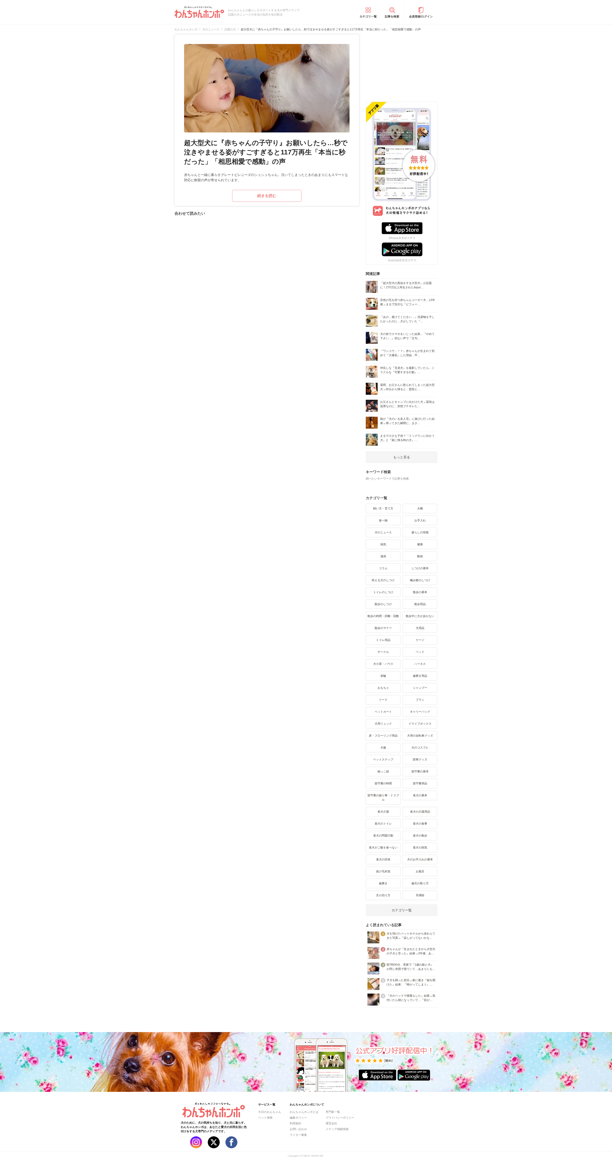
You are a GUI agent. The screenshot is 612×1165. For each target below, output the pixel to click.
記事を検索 (392, 16)
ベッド (420, 652)
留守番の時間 (383, 783)
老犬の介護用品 (420, 811)
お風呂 (420, 871)
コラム (383, 568)
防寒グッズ (420, 759)
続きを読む (266, 196)
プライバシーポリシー (340, 1117)
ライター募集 (298, 1135)
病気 (383, 544)
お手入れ (420, 520)
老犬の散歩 (420, 835)
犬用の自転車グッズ (420, 735)
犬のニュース (383, 532)
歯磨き (383, 883)
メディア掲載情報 (337, 1129)
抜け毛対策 (383, 871)
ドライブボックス (420, 723)
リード (383, 699)
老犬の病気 (420, 847)
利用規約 (295, 1123)
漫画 (383, 556)
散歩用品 (420, 604)
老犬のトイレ (383, 823)
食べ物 (383, 520)
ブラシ (420, 699)
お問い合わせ (298, 1129)
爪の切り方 (383, 895)
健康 (420, 544)
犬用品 (420, 628)
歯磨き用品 (420, 676)
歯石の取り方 (420, 883)
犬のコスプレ (420, 747)
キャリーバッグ (420, 711)
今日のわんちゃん (269, 1112)
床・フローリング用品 (383, 735)
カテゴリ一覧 (368, 16)
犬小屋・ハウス (383, 664)
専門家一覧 (333, 1112)
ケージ (420, 640)
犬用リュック (383, 723)
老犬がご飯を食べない (383, 847)
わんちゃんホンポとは (304, 1112)
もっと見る (401, 457)
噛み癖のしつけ (420, 580)
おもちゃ (383, 687)
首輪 (383, 676)
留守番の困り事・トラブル (383, 797)
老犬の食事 (420, 823)
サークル (383, 652)
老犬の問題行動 (383, 835)
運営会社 (331, 1123)
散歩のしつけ (383, 604)
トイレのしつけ (383, 592)
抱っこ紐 (383, 771)
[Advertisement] (401, 64)
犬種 (420, 508)
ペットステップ (383, 759)
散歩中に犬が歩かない (420, 616)
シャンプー (420, 687)
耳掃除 (420, 895)
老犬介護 (383, 811)
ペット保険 (265, 1117)
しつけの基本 (420, 568)
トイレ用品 (383, 640)
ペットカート (383, 711)
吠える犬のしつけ (383, 580)
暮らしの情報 (420, 532)
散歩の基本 (420, 592)
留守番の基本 (420, 771)
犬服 (383, 747)
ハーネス (420, 664)
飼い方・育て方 (383, 508)
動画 (420, 556)
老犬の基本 (420, 795)
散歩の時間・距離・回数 (383, 616)
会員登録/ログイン (421, 16)
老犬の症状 (383, 859)
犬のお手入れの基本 (420, 859)
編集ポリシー (298, 1117)
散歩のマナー (383, 628)
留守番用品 (420, 783)
